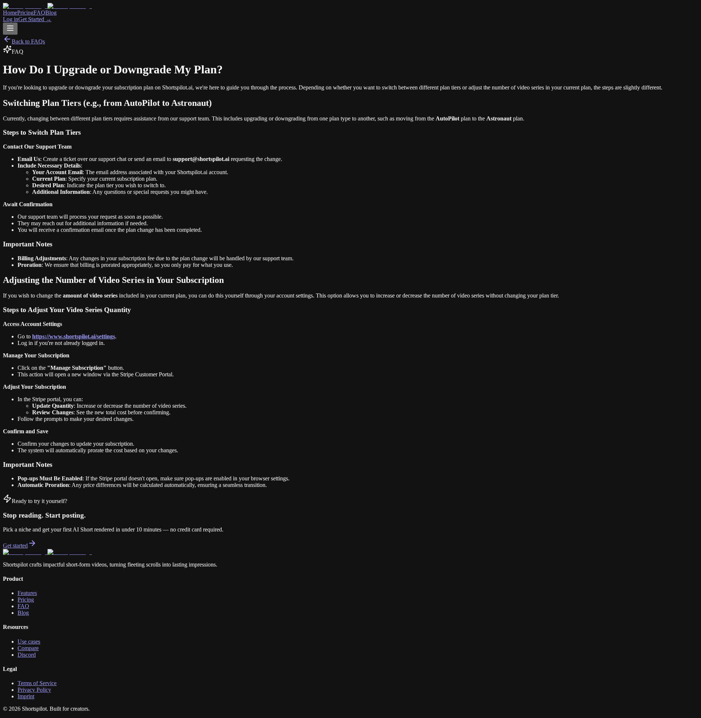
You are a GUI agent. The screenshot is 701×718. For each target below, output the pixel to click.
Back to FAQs (28, 41)
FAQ (39, 12)
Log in (10, 19)
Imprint (26, 696)
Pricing (25, 12)
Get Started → (34, 19)
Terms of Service (37, 683)
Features (27, 593)
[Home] (350, 6)
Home (10, 12)
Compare (28, 648)
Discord (27, 655)
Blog (51, 12)
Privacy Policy (34, 690)
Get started (15, 545)
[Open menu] (10, 29)
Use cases (29, 641)
